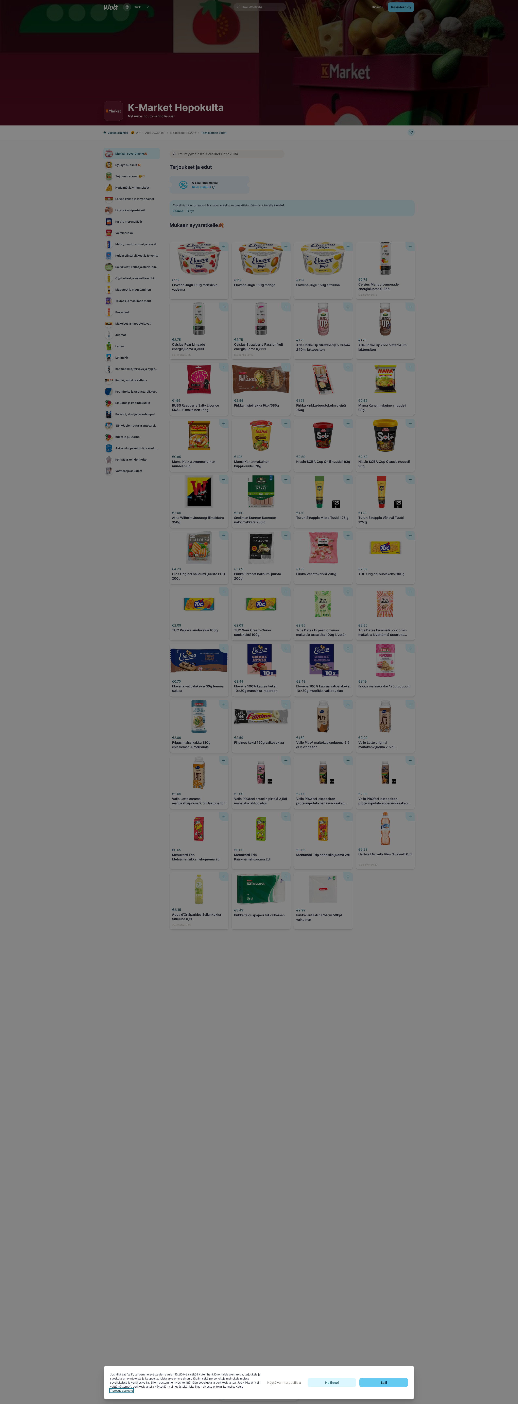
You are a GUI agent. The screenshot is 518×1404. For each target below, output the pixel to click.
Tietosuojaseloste (121, 1390)
